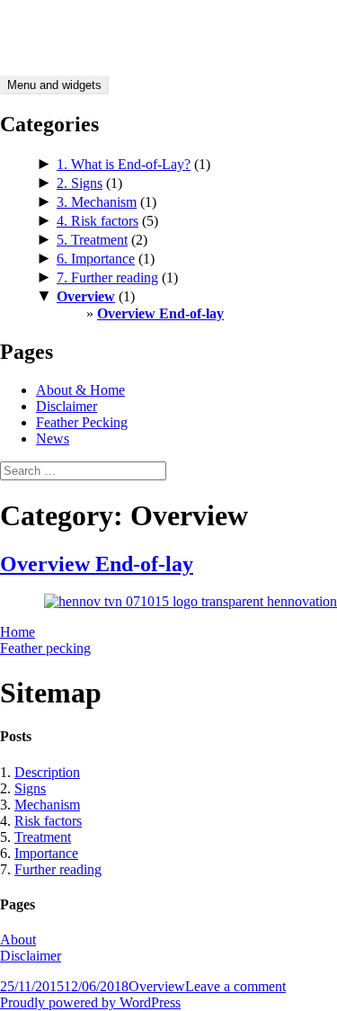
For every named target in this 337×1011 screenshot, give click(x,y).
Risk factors (48, 820)
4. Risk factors (97, 220)
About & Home (80, 390)
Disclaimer (66, 406)
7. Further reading (107, 277)
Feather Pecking (82, 422)
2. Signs (79, 183)
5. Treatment (92, 239)
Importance (46, 853)
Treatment (42, 837)
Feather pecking (45, 648)
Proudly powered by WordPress (90, 1002)
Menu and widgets (54, 85)
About (18, 939)
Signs (30, 788)
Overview (86, 296)
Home (17, 632)
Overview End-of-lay (160, 313)
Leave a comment (235, 986)
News (52, 438)
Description (47, 772)
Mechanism (47, 804)
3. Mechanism (97, 202)
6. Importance (96, 258)
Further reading (58, 869)
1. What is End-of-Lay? (124, 164)
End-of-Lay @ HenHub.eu (77, 22)
